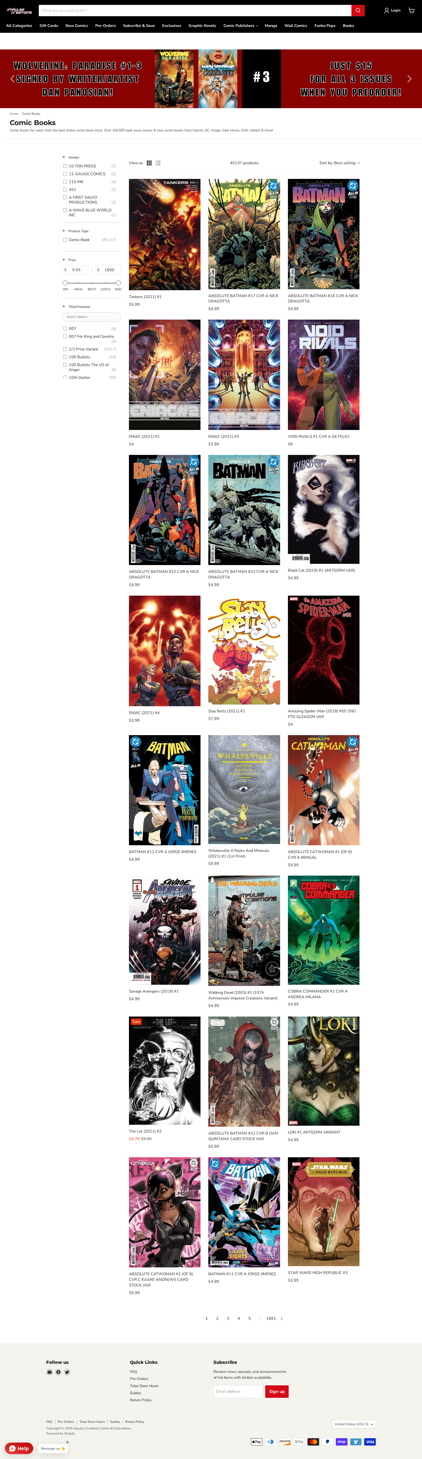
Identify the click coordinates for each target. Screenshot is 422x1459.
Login (396, 10)
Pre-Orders (105, 25)
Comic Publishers (239, 25)
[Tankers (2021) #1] (164, 234)
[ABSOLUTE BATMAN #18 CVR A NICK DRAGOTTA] (323, 234)
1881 (271, 1318)
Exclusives (171, 25)
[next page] (282, 1319)
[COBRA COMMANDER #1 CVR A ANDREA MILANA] (323, 930)
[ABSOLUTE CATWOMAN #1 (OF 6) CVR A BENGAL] (323, 790)
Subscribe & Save (139, 25)
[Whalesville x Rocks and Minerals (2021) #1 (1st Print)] (244, 789)
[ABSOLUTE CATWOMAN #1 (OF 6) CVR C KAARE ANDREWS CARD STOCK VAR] (164, 1212)
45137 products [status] (244, 163)
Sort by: (337, 163)
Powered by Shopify (60, 1433)
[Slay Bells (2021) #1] (244, 650)
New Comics (76, 25)
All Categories (19, 25)
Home (14, 114)
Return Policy (141, 1400)
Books (348, 25)
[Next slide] (408, 79)
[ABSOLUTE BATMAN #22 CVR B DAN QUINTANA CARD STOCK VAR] (244, 1072)
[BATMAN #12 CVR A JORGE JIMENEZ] (164, 790)
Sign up (277, 1391)
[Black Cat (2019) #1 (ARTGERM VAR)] (323, 509)
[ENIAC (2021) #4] (164, 651)
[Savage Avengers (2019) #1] (164, 930)
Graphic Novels (202, 25)
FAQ (133, 1371)
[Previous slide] (13, 79)
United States (352, 1424)
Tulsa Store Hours (144, 1385)
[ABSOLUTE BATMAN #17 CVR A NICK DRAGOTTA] (244, 234)
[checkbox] (91, 166)
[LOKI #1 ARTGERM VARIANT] (323, 1071)
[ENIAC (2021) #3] (244, 375)
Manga (271, 25)
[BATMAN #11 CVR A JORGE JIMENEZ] (244, 1212)
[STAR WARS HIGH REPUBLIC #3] (323, 1211)
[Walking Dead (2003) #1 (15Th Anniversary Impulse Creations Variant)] (244, 931)
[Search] (358, 10)
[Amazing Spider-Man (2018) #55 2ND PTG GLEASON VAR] (323, 650)
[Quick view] (195, 285)
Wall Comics (296, 25)
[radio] (149, 163)
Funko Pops (325, 25)
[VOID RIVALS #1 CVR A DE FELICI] (323, 375)
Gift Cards (49, 25)
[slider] (65, 282)
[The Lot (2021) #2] (164, 1071)
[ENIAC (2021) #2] (164, 375)
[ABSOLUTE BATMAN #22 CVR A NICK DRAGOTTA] (164, 510)
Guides (135, 1392)
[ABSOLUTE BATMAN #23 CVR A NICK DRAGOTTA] (244, 510)
